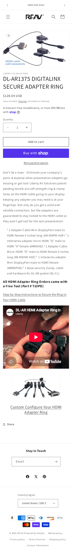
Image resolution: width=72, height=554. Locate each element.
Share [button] (10, 424)
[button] (8, 16)
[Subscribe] (56, 461)
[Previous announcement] (7, 5)
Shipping (22, 101)
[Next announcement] (64, 5)
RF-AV (21, 533)
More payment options (36, 162)
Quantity (8, 119)
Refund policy (55, 533)
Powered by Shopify (34, 533)
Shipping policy (57, 539)
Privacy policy (17, 539)
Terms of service (37, 539)
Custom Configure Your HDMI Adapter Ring (36, 409)
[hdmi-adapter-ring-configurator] (36, 387)
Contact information (38, 545)
